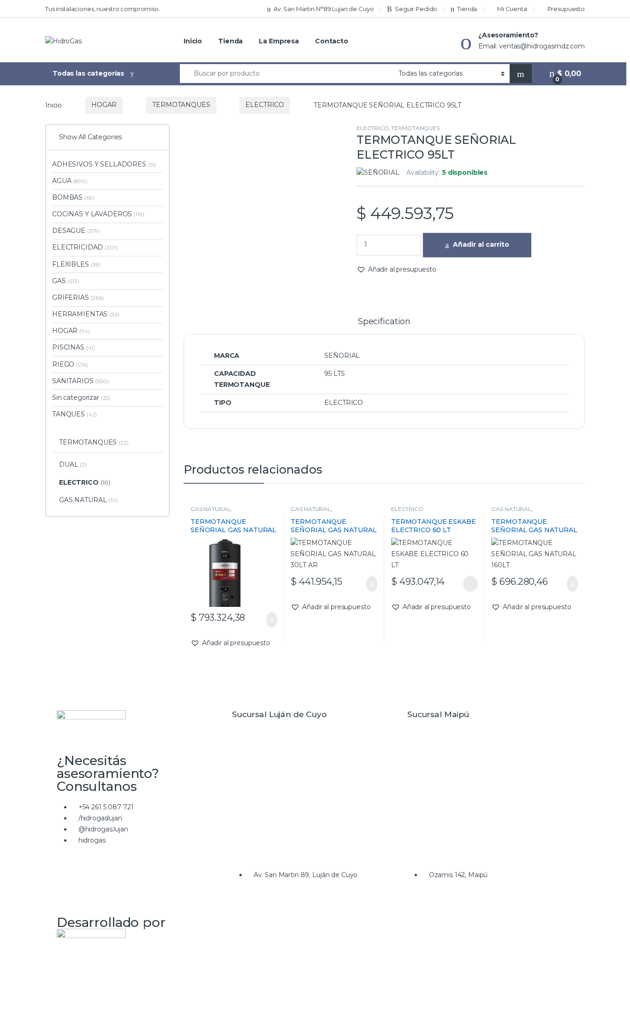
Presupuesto (566, 8)
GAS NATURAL (210, 508)
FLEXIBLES (76, 264)
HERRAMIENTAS (85, 314)
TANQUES (74, 414)
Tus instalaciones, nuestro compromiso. (102, 8)
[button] (396, 269)
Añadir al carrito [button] (267, 620)
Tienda (467, 8)
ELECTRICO (264, 105)
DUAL (73, 464)
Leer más (470, 584)
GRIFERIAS (78, 297)
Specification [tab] (384, 321)
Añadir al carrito (481, 244)
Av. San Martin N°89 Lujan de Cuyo (323, 8)
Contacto (331, 41)
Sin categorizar (81, 397)
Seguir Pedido (416, 8)
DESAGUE (76, 230)
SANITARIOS (80, 381)
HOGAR (104, 105)
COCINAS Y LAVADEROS (98, 214)
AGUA (69, 181)
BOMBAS (73, 197)
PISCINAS (73, 347)
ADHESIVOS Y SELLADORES (104, 164)
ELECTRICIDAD (85, 247)
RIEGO (70, 364)
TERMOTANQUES (181, 105)
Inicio (193, 41)
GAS (65, 281)
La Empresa (279, 41)
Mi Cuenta (512, 8)
